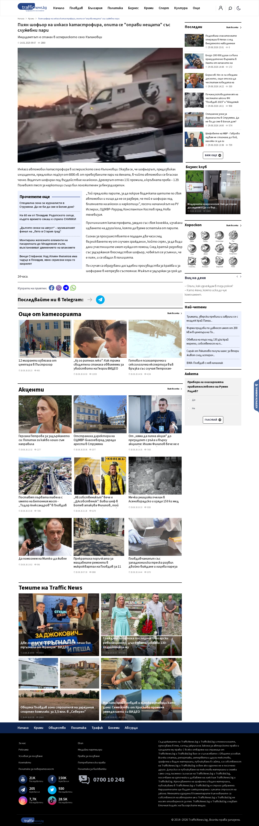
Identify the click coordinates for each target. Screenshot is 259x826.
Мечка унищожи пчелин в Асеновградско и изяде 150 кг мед (154, 500)
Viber (59, 288)
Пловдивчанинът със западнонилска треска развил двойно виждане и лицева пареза (153, 563)
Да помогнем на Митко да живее (43, 559)
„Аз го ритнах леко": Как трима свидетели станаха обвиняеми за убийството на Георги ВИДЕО (99, 365)
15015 (41, 652)
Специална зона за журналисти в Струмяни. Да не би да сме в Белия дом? (222, 118)
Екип (80, 743)
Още (196, 8)
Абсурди (131, 727)
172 (230, 67)
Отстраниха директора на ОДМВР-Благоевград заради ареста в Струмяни (95, 440)
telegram (66, 288)
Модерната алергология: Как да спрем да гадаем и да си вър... (212, 205)
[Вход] (221, 9)
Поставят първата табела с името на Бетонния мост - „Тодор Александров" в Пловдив (43, 502)
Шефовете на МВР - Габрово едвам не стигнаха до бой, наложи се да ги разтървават (223, 139)
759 (230, 145)
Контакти (25, 763)
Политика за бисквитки (92, 769)
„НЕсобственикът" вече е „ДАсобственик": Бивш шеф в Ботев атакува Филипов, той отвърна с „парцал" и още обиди (98, 502)
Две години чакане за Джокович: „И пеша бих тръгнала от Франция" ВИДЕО (55, 645)
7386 (39, 511)
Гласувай (211, 420)
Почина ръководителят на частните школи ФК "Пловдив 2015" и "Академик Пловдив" (222, 100)
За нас (22, 743)
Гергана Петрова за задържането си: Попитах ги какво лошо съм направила (44, 440)
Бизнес (133, 8)
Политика (115, 8)
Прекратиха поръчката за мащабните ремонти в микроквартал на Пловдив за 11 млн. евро (97, 563)
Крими (148, 8)
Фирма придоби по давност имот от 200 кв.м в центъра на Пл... (212, 330)
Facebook (51, 288)
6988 (94, 572)
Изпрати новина (256, 395)
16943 (41, 717)
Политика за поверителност (36, 769)
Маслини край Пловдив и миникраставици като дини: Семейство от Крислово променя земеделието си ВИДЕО (139, 707)
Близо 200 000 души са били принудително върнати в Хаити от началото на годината (222, 61)
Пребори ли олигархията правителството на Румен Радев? (208, 386)
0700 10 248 (109, 779)
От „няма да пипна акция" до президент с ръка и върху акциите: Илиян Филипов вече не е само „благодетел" (154, 440)
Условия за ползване (31, 756)
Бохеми (113, 727)
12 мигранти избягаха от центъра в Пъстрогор (38, 363)
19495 (208, 211)
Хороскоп (193, 225)
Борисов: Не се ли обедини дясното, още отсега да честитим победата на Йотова (221, 80)
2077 (94, 449)
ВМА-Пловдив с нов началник (205, 363)
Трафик (97, 727)
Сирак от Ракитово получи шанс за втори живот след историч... (213, 353)
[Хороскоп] (213, 267)
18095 (123, 717)
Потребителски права (91, 763)
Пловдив (76, 8)
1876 (149, 572)
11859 (94, 374)
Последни (193, 27)
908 (230, 106)
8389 (123, 652)
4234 (149, 374)
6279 (94, 511)
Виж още (211, 155)
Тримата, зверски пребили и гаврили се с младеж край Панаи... (212, 319)
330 (230, 86)
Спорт (164, 8)
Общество (57, 727)
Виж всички (173, 313)
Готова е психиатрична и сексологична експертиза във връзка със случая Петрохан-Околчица (151, 365)
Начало (58, 8)
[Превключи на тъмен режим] (239, 8)
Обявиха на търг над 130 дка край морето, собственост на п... (207, 342)
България (95, 8)
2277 (39, 449)
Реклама (23, 750)
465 (38, 370)
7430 (149, 449)
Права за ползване (89, 756)
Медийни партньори (90, 750)
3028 (149, 507)
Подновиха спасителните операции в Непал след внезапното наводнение (221, 39)
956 (38, 564)
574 (230, 125)
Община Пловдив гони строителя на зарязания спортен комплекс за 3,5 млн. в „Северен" (57, 709)
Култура (181, 8)
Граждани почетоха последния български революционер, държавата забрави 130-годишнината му (135, 643)
